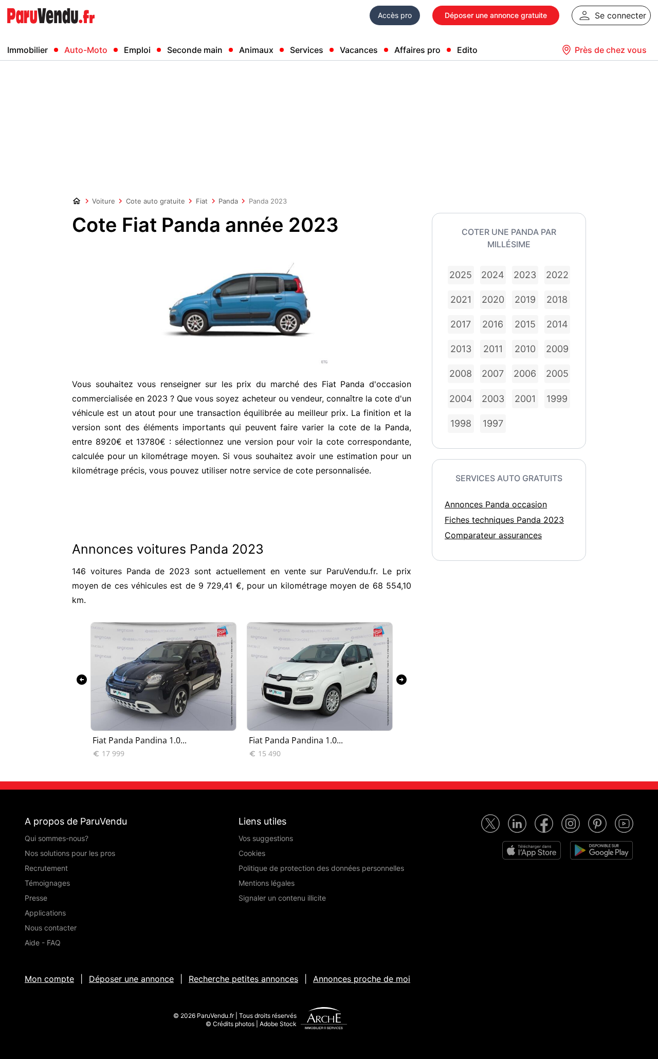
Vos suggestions (266, 838)
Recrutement (46, 868)
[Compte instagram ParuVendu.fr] (570, 823)
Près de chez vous (611, 50)
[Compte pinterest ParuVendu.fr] (597, 823)
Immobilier (27, 50)
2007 (493, 373)
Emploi (137, 50)
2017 (460, 324)
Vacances (359, 50)
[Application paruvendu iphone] (531, 850)
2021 (460, 299)
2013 (460, 348)
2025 (460, 274)
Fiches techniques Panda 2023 (504, 520)
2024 (492, 274)
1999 (557, 398)
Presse (36, 897)
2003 (493, 398)
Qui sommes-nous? (56, 838)
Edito (467, 50)
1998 (460, 423)
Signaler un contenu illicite (282, 897)
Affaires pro (417, 50)
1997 (493, 423)
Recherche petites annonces (243, 979)
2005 (557, 373)
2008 (460, 373)
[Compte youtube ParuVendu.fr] (624, 823)
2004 (460, 398)
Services (306, 50)
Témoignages (47, 883)
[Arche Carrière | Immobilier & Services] (324, 1019)
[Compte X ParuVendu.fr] (490, 823)
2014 (557, 324)
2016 (492, 324)
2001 (525, 398)
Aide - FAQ (43, 942)
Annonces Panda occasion (496, 504)
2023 (525, 274)
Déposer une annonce (131, 979)
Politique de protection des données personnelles (321, 868)
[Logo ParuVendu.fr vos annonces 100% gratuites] (51, 28)
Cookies (252, 853)
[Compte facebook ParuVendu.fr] (544, 823)
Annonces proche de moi (361, 979)
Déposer (496, 15)
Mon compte (49, 979)
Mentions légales (267, 883)
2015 (525, 324)
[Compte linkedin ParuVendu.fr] (517, 823)
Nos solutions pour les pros (70, 853)
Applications (45, 912)
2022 (557, 274)
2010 (525, 348)
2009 (557, 348)
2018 (557, 299)
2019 (525, 299)
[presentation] (82, 679)
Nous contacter (51, 927)
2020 (493, 299)
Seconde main (195, 50)
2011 (493, 348)
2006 (525, 373)
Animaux (256, 50)
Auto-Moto (85, 50)
